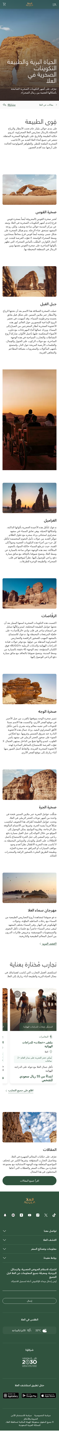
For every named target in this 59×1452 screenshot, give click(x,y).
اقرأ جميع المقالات (29, 1180)
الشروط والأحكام (31, 1419)
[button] (4, 4)
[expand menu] (54, 4)
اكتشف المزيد (49, 943)
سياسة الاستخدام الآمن (21, 1415)
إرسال (29, 1301)
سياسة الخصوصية (42, 1415)
